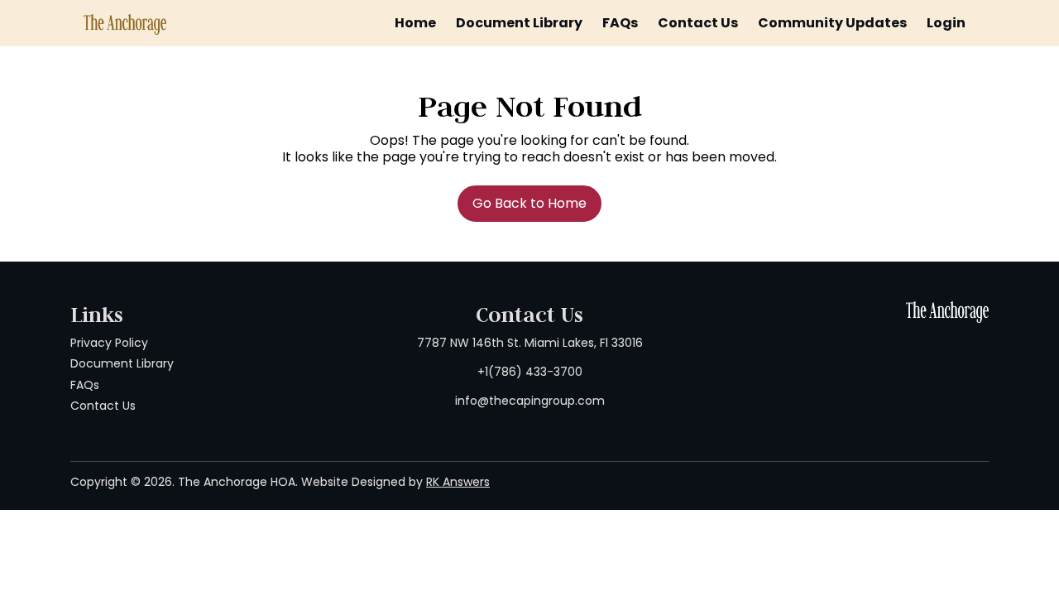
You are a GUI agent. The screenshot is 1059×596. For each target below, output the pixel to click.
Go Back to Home (529, 203)
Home (415, 22)
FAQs (620, 22)
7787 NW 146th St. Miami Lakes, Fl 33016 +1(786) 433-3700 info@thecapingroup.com (530, 371)
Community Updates (832, 22)
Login (946, 22)
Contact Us (698, 22)
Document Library (519, 22)
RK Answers (458, 481)
